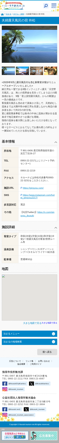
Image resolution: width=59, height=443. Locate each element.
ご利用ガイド (36, 364)
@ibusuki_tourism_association (21, 415)
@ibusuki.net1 (14, 409)
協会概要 (21, 364)
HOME (2, 14)
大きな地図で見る (49, 323)
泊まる (8, 14)
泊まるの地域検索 (12, 341)
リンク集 (29, 361)
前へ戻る (47, 352)
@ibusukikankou (42, 383)
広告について (15, 361)
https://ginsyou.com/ (33, 188)
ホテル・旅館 (18, 14)
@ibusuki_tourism (16, 389)
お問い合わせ (44, 361)
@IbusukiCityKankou (17, 383)
